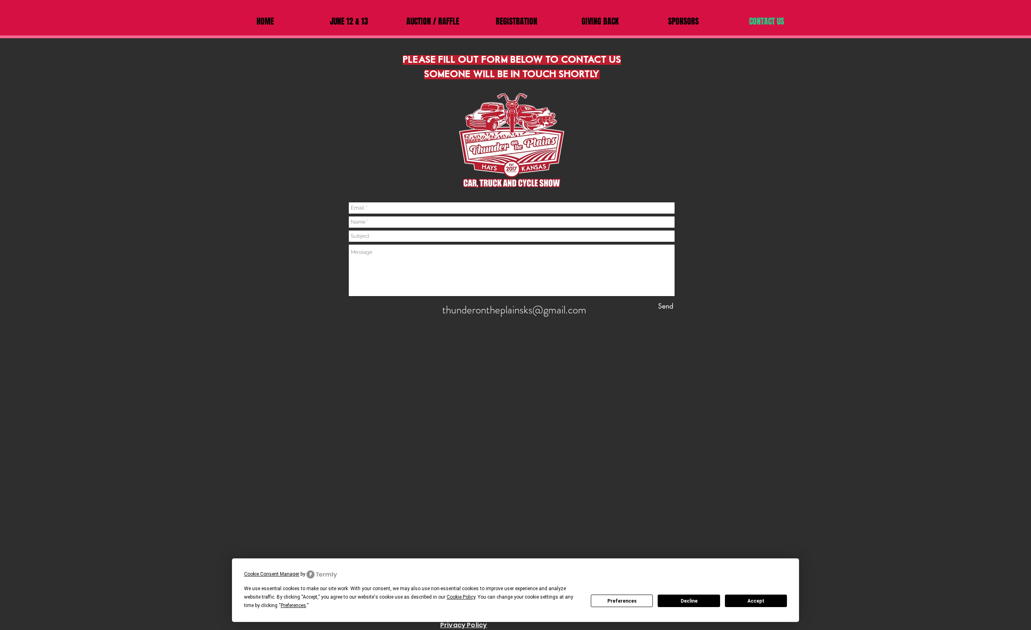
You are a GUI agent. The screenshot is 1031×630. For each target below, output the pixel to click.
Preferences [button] (293, 605)
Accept (755, 601)
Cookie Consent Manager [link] (271, 574)
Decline (689, 601)
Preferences (622, 601)
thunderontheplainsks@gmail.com (514, 309)
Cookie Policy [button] (461, 597)
